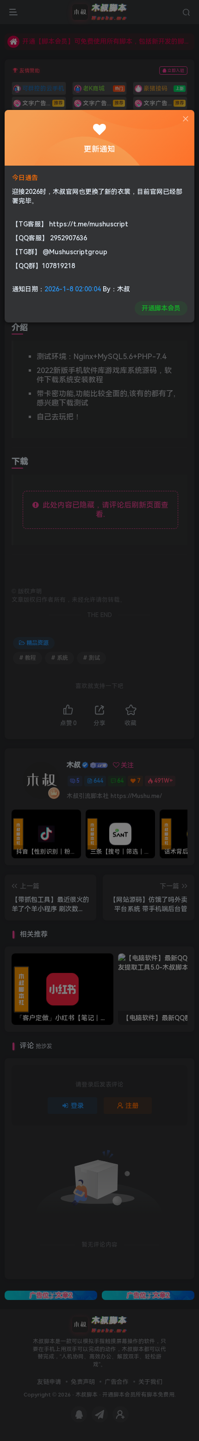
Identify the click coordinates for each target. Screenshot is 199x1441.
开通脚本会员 (161, 308)
